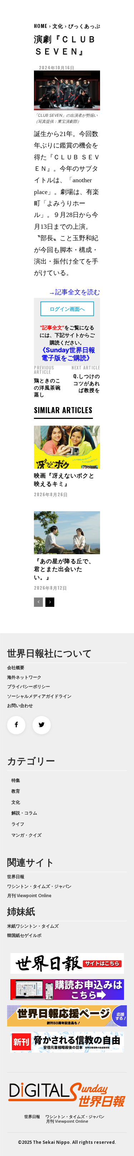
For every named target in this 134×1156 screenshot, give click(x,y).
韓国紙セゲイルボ (24, 935)
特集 (15, 780)
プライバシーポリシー (28, 686)
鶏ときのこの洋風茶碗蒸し (47, 387)
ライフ (17, 824)
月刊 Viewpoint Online (29, 896)
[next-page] (49, 602)
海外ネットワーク (24, 677)
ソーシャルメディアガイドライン (39, 696)
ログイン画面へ (67, 309)
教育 (15, 791)
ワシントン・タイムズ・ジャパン (39, 886)
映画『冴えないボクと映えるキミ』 (64, 479)
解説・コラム (24, 813)
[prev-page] (38, 602)
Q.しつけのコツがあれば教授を (86, 382)
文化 (58, 25)
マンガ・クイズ (26, 835)
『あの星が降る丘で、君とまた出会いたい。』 (64, 568)
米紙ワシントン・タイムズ (33, 926)
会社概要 (15, 667)
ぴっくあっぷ (84, 25)
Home (41, 25)
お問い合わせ (20, 705)
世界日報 (15, 877)
